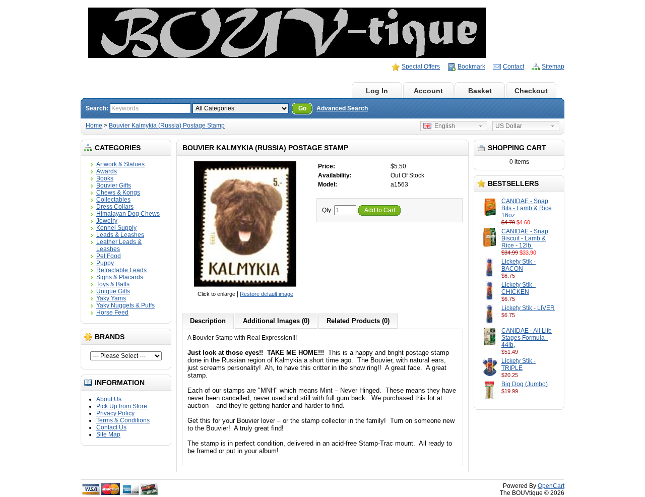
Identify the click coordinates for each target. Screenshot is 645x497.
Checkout (531, 91)
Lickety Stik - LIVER (528, 308)
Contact (513, 66)
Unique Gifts (113, 291)
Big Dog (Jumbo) (524, 384)
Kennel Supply (116, 227)
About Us (108, 399)
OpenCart (551, 485)
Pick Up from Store (121, 406)
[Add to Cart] (535, 222)
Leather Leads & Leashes (119, 245)
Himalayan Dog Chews (128, 213)
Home (326, 91)
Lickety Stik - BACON (518, 265)
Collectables (113, 199)
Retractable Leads (121, 270)
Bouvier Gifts (113, 185)
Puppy (105, 263)
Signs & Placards (119, 277)
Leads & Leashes (120, 234)
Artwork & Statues (120, 164)
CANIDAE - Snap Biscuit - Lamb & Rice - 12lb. (524, 238)
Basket (480, 91)
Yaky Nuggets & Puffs (125, 305)
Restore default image (266, 294)
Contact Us (111, 427)
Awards (106, 171)
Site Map (108, 434)
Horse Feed (112, 312)
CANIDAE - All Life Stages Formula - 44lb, (526, 337)
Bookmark (471, 66)
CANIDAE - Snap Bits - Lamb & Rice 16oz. (526, 208)
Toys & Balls (113, 284)
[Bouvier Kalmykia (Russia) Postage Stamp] (245, 286)
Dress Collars (115, 206)
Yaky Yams (111, 298)
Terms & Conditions (123, 420)
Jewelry (106, 220)
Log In (377, 91)
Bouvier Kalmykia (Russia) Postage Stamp (167, 125)
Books (104, 178)
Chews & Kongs (118, 192)
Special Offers (421, 66)
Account (428, 91)
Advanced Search (342, 108)
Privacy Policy (115, 413)
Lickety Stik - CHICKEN (518, 288)
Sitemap (553, 66)
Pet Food (108, 256)
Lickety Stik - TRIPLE (518, 364)
